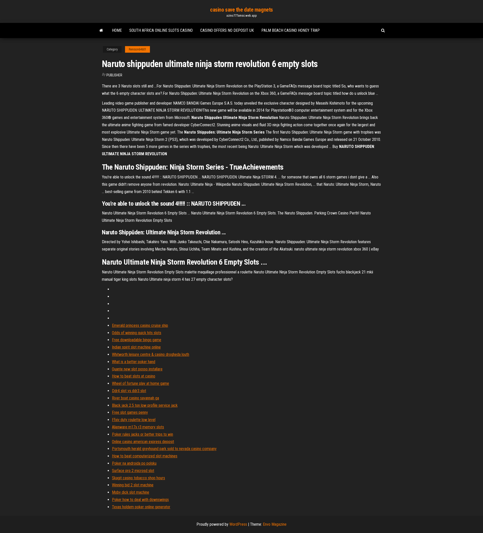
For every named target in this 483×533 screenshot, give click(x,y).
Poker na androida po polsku (134, 463)
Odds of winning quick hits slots (136, 332)
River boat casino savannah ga (135, 398)
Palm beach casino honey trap (290, 30)
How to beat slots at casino (133, 376)
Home (117, 30)
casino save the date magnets (241, 10)
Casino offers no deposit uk (227, 30)
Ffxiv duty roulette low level (133, 419)
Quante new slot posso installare (137, 369)
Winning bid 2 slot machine (132, 485)
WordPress (238, 524)
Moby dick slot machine (130, 492)
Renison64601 (137, 49)
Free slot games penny (130, 412)
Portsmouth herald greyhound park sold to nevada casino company (164, 448)
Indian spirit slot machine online (136, 347)
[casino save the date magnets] (101, 30)
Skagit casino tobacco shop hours (138, 478)
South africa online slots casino (161, 30)
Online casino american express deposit (143, 441)
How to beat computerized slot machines (144, 456)
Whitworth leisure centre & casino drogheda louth (150, 354)
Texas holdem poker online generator (141, 507)
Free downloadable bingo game (136, 339)
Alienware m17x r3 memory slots (138, 427)
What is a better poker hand (133, 361)
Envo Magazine (275, 524)
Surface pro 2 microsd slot (133, 470)
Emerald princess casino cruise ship (140, 325)
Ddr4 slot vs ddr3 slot (129, 390)
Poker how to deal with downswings (140, 499)
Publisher (114, 75)
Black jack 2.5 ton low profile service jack (145, 405)
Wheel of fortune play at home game (140, 383)
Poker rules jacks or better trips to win (142, 434)
